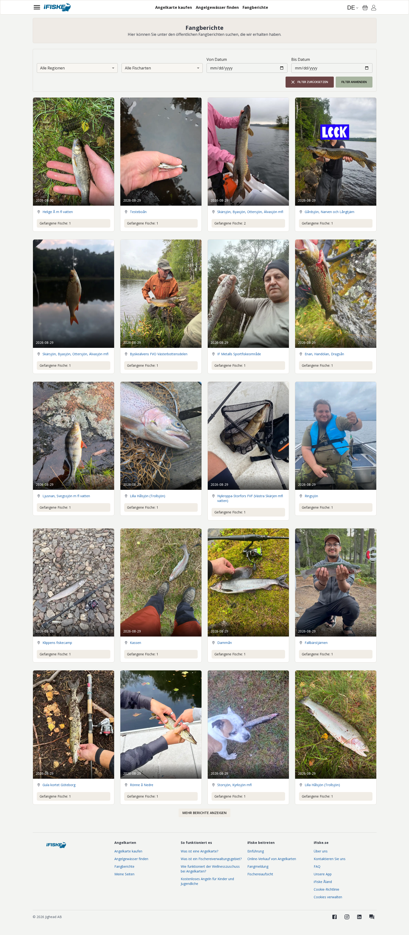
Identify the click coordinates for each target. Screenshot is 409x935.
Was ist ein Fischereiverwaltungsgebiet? (211, 859)
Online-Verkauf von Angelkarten (271, 859)
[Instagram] (347, 917)
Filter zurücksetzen (312, 82)
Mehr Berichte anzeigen (204, 812)
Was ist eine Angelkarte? (199, 851)
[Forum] (372, 917)
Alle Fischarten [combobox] (138, 68)
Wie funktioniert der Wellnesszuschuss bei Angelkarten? (210, 868)
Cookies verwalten (328, 897)
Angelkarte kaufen (128, 851)
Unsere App (323, 874)
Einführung (255, 851)
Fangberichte (124, 866)
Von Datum (217, 59)
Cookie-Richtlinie (326, 889)
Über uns (321, 851)
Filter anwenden (354, 82)
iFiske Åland (323, 881)
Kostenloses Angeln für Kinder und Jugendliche (207, 881)
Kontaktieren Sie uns (329, 859)
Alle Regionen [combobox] (52, 68)
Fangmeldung (257, 866)
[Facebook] (334, 917)
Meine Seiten (124, 874)
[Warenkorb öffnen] (365, 7)
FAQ (317, 866)
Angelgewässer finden (131, 859)
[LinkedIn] (359, 917)
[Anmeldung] (374, 8)
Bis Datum (300, 59)
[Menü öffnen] (37, 7)
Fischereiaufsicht (260, 874)
